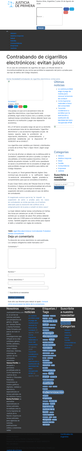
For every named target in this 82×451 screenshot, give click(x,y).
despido (51, 412)
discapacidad (50, 336)
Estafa (55, 417)
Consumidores (16, 43)
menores (45, 316)
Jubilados (45, 340)
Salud (12, 38)
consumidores (49, 370)
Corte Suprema (48, 415)
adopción (53, 325)
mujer (50, 386)
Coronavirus (47, 363)
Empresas (14, 46)
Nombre (11, 272)
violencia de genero (48, 328)
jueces (52, 353)
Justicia (13, 48)
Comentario (13, 247)
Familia (13, 41)
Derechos (46, 365)
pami (50, 417)
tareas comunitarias (16, 233)
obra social (46, 353)
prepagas (48, 332)
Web (9, 288)
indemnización (53, 392)
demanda (46, 425)
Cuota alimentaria (48, 380)
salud (52, 339)
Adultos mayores (17, 36)
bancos (45, 373)
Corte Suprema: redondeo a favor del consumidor (65, 103)
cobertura (45, 386)
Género (13, 33)
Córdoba (45, 417)
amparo (45, 396)
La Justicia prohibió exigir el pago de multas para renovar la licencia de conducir (65, 94)
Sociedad (11, 101)
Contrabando (37, 231)
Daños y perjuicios (49, 351)
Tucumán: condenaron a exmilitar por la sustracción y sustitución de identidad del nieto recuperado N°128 (65, 115)
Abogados (46, 419)
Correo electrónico (16, 280)
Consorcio (45, 401)
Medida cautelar (48, 342)
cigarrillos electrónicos (22, 231)
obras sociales (49, 345)
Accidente (45, 330)
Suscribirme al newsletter (19, 293)
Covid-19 (53, 377)
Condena (47, 347)
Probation (47, 231)
